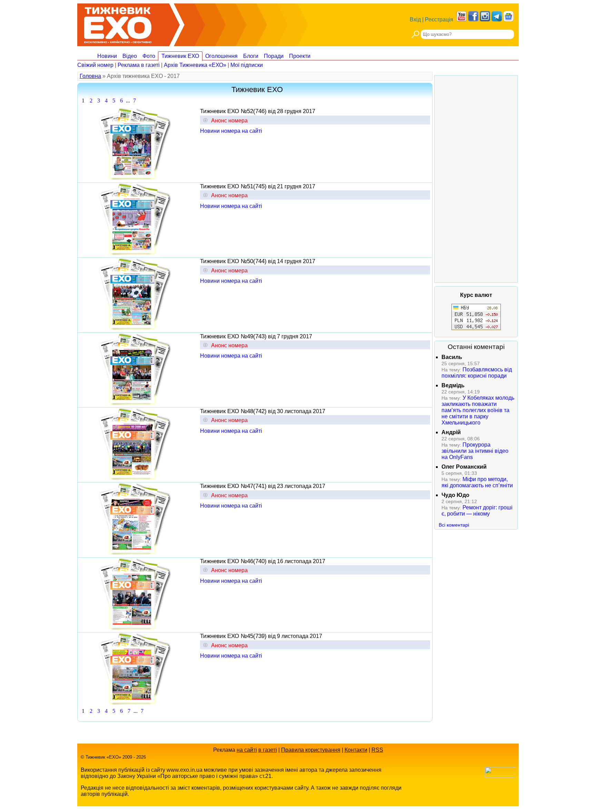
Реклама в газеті (139, 65)
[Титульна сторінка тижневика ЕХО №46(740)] (134, 628)
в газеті (267, 750)
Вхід (415, 19)
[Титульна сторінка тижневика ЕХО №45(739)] (134, 703)
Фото (148, 56)
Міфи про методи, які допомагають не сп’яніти (477, 482)
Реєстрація (439, 19)
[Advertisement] (476, 179)
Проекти (299, 56)
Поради (274, 56)
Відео (129, 56)
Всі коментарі (454, 525)
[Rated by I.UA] (500, 776)
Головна (90, 76)
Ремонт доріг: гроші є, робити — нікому (477, 511)
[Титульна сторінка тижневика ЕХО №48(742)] (134, 478)
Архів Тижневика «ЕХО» (195, 65)
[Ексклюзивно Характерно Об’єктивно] (117, 23)
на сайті (247, 750)
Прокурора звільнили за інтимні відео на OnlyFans (474, 451)
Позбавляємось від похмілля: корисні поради (476, 373)
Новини (107, 56)
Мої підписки (246, 65)
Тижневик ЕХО (180, 56)
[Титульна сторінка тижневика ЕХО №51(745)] (134, 253)
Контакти (356, 750)
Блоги (250, 56)
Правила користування (310, 750)
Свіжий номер (95, 65)
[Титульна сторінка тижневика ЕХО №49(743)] (134, 403)
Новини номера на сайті (231, 131)
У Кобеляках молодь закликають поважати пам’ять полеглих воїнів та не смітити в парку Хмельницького (477, 410)
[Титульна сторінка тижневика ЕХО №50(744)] (134, 328)
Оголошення (221, 56)
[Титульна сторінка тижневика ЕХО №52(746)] (134, 178)
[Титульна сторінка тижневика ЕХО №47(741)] (134, 553)
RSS (377, 750)
